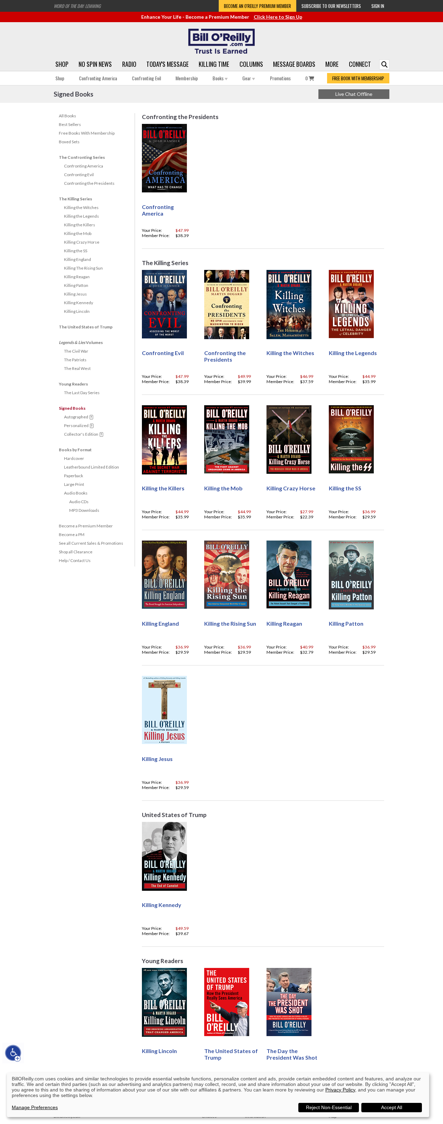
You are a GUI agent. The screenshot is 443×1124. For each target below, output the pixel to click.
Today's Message (167, 64)
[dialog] (218, 1094)
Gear (247, 78)
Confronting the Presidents (89, 183)
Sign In (377, 5)
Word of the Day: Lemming (77, 5)
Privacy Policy (340, 1090)
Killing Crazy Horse (81, 242)
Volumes (81, 342)
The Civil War (76, 351)
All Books (67, 115)
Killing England (77, 259)
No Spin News (95, 64)
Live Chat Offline (353, 94)
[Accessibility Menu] (13, 1053)
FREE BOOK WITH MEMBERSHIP (358, 78)
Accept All (391, 1107)
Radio (129, 64)
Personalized (76, 425)
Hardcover (74, 458)
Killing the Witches (81, 207)
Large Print (74, 484)
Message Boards (294, 64)
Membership (186, 78)
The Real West (77, 368)
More (331, 64)
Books (219, 78)
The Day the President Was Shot (291, 1054)
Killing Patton (76, 285)
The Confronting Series (82, 157)
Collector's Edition (81, 434)
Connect (360, 64)
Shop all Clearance (75, 551)
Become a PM (71, 534)
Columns (251, 64)
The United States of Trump (85, 326)
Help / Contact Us (75, 560)
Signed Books (72, 408)
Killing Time (214, 64)
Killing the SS (75, 250)
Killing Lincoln (77, 311)
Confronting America (98, 78)
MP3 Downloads (84, 510)
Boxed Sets (69, 141)
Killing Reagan (77, 276)
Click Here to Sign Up (278, 17)
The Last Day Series (82, 392)
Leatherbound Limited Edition (91, 467)
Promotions (280, 78)
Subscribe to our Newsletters (331, 5)
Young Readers (73, 384)
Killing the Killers (79, 224)
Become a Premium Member (86, 525)
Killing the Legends (81, 216)
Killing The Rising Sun (83, 268)
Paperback (73, 475)
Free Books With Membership (87, 133)
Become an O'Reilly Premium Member (257, 5)
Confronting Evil (146, 78)
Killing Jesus (75, 294)
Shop (62, 64)
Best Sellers (70, 124)
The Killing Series (75, 198)
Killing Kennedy (78, 302)
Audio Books (76, 493)
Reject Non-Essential (329, 1107)
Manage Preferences (35, 1107)
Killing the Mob (77, 233)
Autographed (76, 416)
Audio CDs (79, 501)
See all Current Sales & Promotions (91, 543)
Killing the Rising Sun (230, 623)
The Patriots (75, 359)
